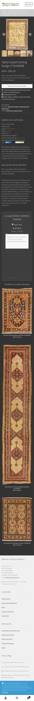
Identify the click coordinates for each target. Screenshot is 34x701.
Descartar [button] (5, 692)
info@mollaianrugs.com (12, 577)
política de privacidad (8, 635)
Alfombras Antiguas (21, 11)
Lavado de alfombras (8, 611)
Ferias (3, 607)
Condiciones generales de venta (11, 630)
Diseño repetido (10, 129)
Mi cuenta (5, 698)
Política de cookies (7, 639)
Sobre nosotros (6, 599)
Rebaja (4, 648)
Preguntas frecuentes (8, 643)
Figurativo (8, 131)
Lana (9, 133)
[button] (6, 277)
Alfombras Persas (7, 13)
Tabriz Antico (16, 13)
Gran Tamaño (21, 138)
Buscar (17, 698)
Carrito (26, 696)
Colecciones (11, 11)
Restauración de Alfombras (9, 603)
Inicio (5, 11)
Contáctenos (5, 616)
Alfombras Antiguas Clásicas (14, 111)
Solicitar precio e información (17, 86)
